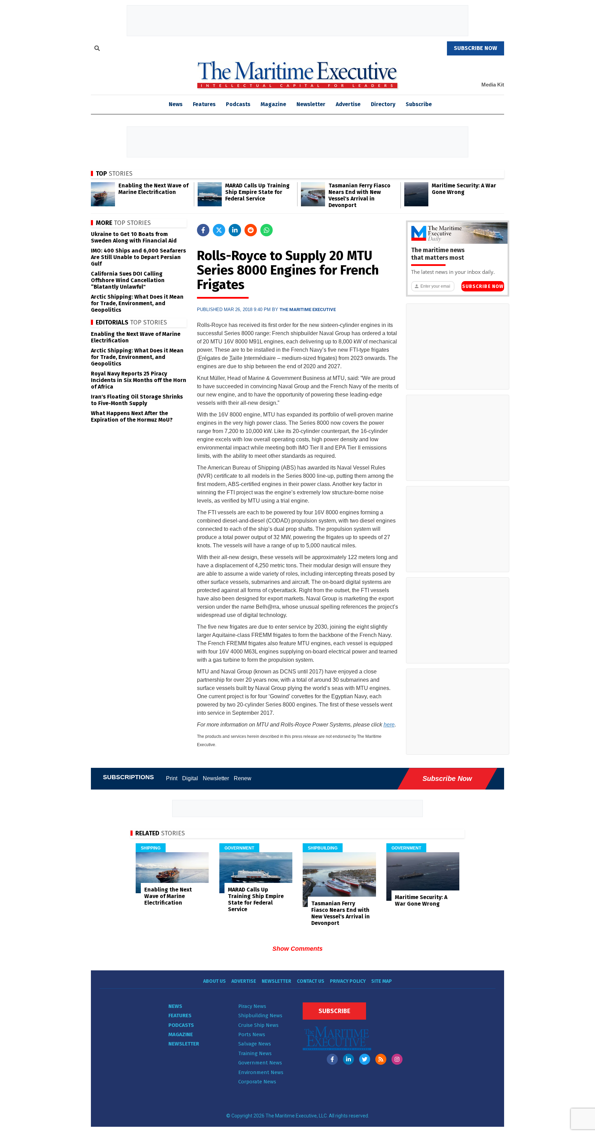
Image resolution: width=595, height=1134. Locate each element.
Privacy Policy (348, 981)
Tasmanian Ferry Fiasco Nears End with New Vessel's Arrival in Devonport (359, 195)
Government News (260, 1063)
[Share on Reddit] (250, 230)
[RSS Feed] (380, 1059)
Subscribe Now (482, 286)
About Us (214, 981)
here (389, 725)
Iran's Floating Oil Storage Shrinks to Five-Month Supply (137, 399)
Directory (383, 104)
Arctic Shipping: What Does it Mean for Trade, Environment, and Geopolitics (137, 303)
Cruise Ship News (258, 1025)
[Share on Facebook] (203, 230)
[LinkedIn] (348, 1059)
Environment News (260, 1072)
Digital (190, 778)
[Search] (97, 49)
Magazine (273, 104)
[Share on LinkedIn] (235, 230)
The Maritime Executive (308, 309)
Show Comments (297, 948)
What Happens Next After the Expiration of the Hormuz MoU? (132, 416)
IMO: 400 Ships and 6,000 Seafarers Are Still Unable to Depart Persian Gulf (138, 257)
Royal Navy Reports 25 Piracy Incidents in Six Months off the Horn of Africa (138, 380)
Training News (255, 1053)
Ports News (251, 1034)
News (175, 1006)
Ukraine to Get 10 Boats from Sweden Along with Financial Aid (134, 237)
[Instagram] (397, 1059)
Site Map (381, 981)
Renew (242, 778)
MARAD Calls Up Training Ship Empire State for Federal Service (257, 192)
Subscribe (419, 104)
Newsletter (310, 104)
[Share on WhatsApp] (266, 230)
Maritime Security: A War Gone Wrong (464, 188)
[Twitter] (364, 1059)
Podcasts (238, 104)
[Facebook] (332, 1059)
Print (171, 778)
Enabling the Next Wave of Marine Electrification (153, 188)
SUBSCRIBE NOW (475, 48)
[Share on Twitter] (219, 230)
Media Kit (492, 84)
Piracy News (252, 1006)
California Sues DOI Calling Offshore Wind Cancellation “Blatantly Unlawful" (128, 280)
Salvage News (254, 1044)
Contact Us (310, 981)
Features (204, 104)
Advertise (348, 104)
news (175, 104)
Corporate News (257, 1082)
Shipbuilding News (260, 1015)
